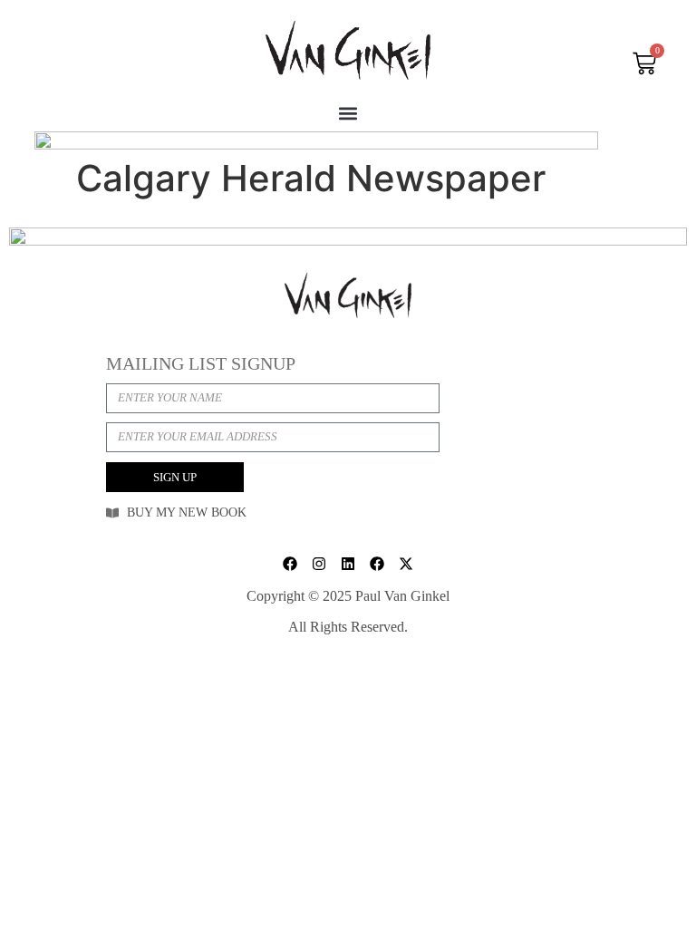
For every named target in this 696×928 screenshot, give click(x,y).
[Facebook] (290, 563)
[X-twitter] (406, 563)
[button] (348, 113)
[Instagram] (319, 563)
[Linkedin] (348, 563)
